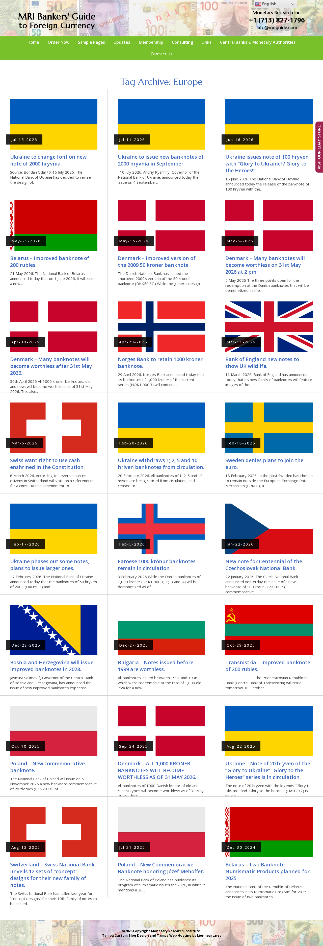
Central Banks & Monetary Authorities (257, 42)
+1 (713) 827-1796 (277, 20)
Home (33, 42)
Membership (151, 42)
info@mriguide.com (277, 27)
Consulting (182, 42)
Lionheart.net (209, 935)
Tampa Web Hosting (174, 935)
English (269, 4)
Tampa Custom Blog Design (125, 935)
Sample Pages (91, 42)
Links (206, 42)
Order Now (58, 42)
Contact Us (161, 54)
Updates (122, 42)
